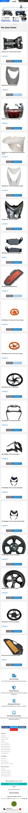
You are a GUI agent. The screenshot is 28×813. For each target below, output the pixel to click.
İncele (10, 61)
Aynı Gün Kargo (14, 679)
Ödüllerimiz (3, 758)
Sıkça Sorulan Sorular (6, 774)
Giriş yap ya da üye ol (23, 10)
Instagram (22, 2)
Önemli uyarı (9, 808)
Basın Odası (4, 760)
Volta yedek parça (5, 748)
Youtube (14, 729)
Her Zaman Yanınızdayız (14, 716)
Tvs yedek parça (5, 753)
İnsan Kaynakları (5, 762)
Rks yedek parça (5, 743)
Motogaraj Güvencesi (14, 704)
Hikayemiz (3, 736)
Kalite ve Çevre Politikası (7, 763)
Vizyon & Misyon (5, 737)
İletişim (3, 5)
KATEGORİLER (6, 11)
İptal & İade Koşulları (6, 770)
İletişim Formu (4, 739)
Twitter (14, 727)
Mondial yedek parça (6, 746)
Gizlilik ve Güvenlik (5, 772)
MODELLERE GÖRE (5, 14)
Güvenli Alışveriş (14, 691)
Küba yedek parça (5, 744)
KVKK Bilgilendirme (5, 776)
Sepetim (22, 16)
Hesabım (3, 769)
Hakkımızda (4, 4)
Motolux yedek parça (6, 749)
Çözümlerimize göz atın (14, 784)
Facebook (22, 1)
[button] (11, 24)
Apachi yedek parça (5, 751)
